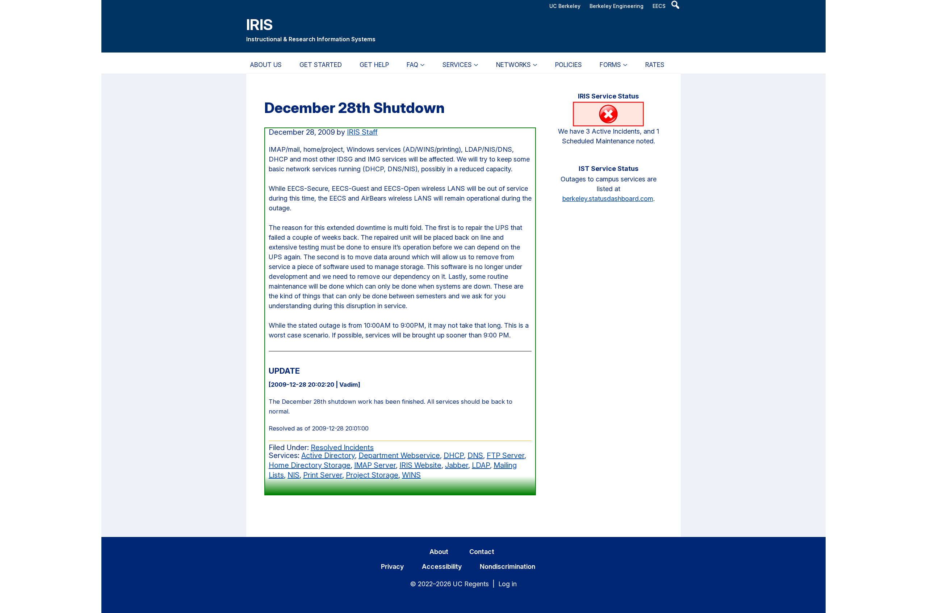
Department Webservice (399, 455)
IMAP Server (375, 465)
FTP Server (505, 455)
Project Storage (372, 475)
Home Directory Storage (310, 465)
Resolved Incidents (342, 447)
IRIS (259, 24)
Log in (507, 584)
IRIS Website (420, 465)
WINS (411, 475)
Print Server (322, 475)
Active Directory (328, 455)
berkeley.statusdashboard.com (607, 198)
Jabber (456, 465)
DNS (475, 455)
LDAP (481, 465)
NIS (293, 475)
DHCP (454, 455)
